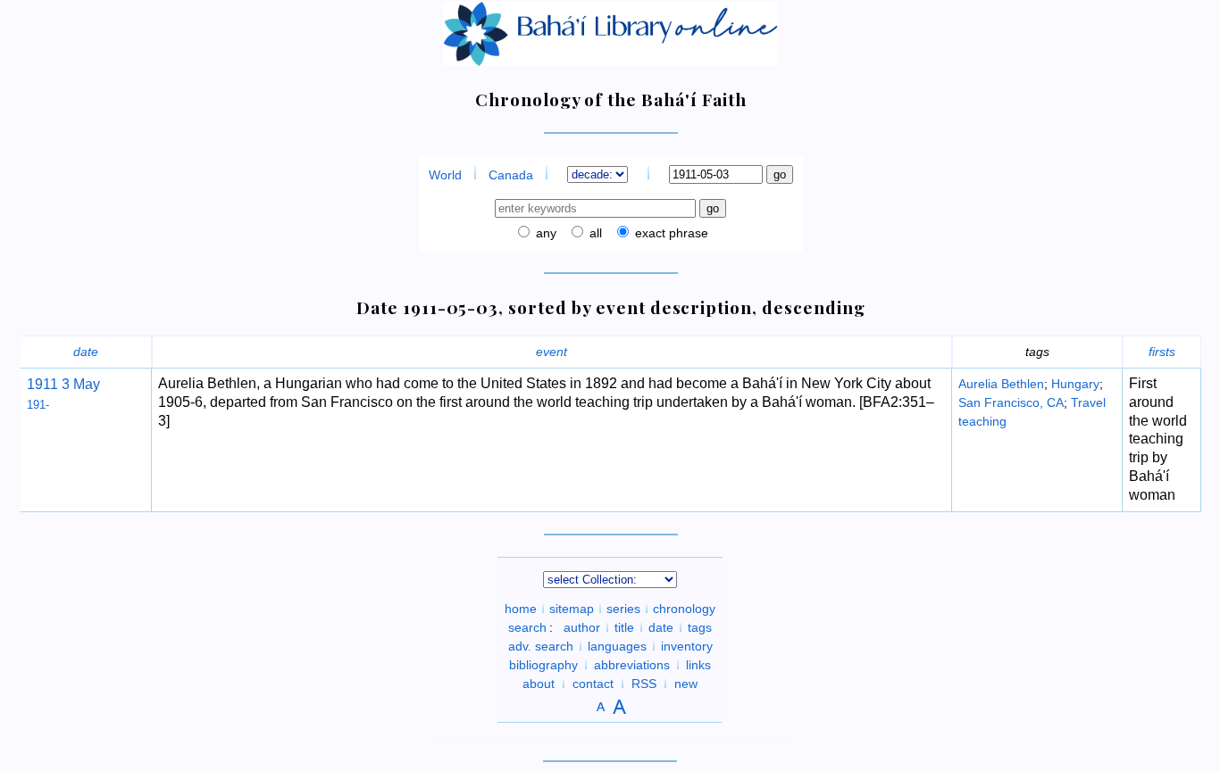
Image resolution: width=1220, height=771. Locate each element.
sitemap (571, 608)
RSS (643, 683)
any (544, 233)
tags (700, 627)
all (594, 233)
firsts (1162, 351)
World (445, 175)
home (521, 608)
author (582, 627)
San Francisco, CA (1011, 402)
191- (38, 404)
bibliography (543, 665)
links (698, 665)
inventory (687, 646)
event (551, 351)
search (527, 627)
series (623, 608)
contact (593, 683)
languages (617, 646)
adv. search (540, 646)
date (85, 351)
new (686, 683)
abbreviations (632, 665)
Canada (511, 175)
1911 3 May (63, 384)
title (624, 627)
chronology (684, 608)
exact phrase (669, 233)
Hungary (1075, 384)
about (538, 683)
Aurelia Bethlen (1001, 384)
